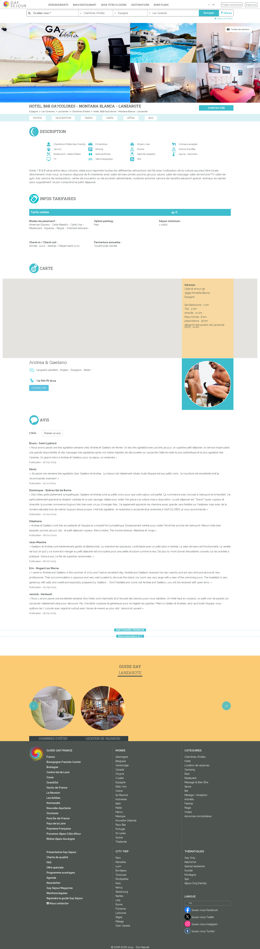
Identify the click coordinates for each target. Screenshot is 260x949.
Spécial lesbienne (194, 866)
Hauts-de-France (57, 787)
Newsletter (53, 882)
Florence (120, 908)
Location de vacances (196, 765)
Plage (187, 807)
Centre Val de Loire (58, 772)
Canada (119, 769)
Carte (110, 118)
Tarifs (89, 118)
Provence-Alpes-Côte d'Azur (64, 833)
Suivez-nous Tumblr (203, 931)
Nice (118, 883)
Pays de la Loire (56, 823)
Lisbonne (120, 913)
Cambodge (122, 765)
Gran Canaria (122, 925)
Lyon (118, 866)
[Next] (253, 479)
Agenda (51, 877)
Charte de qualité (57, 857)
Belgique (120, 761)
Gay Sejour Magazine (60, 888)
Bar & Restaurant (84, 5)
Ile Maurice (121, 795)
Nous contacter (58, 903)
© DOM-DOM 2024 (122, 947)
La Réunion (53, 792)
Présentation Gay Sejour (61, 852)
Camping (189, 769)
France (51, 756)
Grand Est (52, 782)
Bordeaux (120, 870)
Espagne (33, 111)
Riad (186, 773)
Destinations (140, 5)
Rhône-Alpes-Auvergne (61, 838)
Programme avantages (61, 872)
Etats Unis (120, 786)
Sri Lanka (120, 833)
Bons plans (161, 5)
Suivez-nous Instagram (205, 924)
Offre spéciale (55, 867)
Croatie (119, 778)
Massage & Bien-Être (196, 782)
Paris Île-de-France (58, 818)
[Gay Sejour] (15, 4)
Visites (188, 812)
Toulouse (120, 874)
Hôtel (187, 761)
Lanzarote (62, 111)
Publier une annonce (231, 5)
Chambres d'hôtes (80, 111)
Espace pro (251, 5)
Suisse (119, 837)
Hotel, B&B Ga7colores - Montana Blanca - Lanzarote (120, 111)
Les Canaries (47, 111)
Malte (118, 807)
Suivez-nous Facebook (205, 910)
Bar (186, 790)
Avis (150, 118)
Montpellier (122, 879)
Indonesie (121, 799)
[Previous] (7, 479)
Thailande (121, 841)
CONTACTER (216, 108)
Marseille (120, 862)
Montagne (190, 874)
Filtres (228, 13)
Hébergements (58, 5)
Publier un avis (52, 433)
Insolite (188, 870)
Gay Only (189, 857)
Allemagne (121, 756)
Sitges (118, 917)
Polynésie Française (59, 828)
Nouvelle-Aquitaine (59, 808)
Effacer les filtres (225, 18)
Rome (118, 904)
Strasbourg (121, 891)
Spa (186, 879)
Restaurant (190, 778)
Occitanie (52, 813)
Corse (50, 777)
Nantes (119, 896)
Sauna (187, 786)
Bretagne (52, 767)
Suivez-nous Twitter (203, 917)
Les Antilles (53, 797)
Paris (118, 857)
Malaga (119, 921)
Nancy (119, 887)
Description (63, 118)
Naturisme (190, 862)
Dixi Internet (142, 947)
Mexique (120, 816)
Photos (37, 118)
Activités (189, 799)
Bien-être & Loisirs (113, 5)
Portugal (120, 829)
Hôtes (131, 118)
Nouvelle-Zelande (125, 820)
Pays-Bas (120, 824)
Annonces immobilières (198, 816)
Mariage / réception (195, 795)
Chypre (119, 773)
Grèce (119, 790)
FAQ (49, 862)
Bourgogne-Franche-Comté (64, 762)
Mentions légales (57, 893)
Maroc (119, 812)
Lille (117, 900)
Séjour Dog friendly (195, 883)
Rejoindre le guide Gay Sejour (65, 898)
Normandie (53, 803)
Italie (118, 803)
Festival (188, 803)
